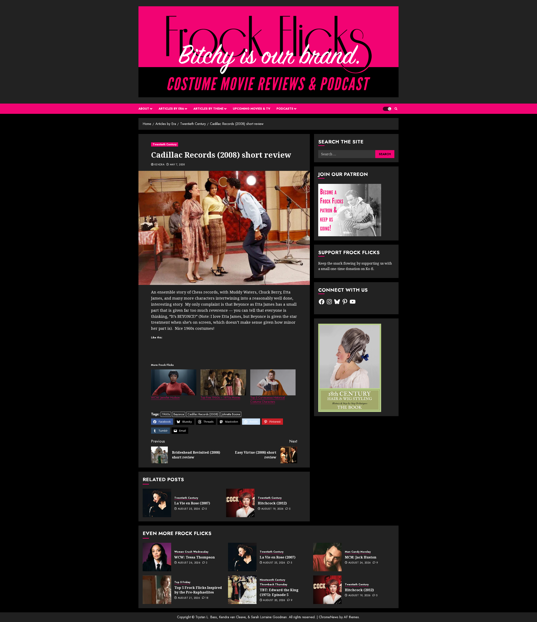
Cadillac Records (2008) (203, 414)
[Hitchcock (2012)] (240, 503)
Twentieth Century (164, 144)
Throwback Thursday (273, 584)
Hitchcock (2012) (272, 503)
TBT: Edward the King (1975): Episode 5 (279, 592)
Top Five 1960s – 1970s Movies (220, 397)
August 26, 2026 (189, 563)
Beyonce (178, 414)
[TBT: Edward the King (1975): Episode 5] (242, 589)
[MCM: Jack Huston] (327, 557)
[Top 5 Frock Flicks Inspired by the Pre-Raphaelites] (157, 589)
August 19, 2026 (272, 509)
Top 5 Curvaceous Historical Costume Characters (267, 399)
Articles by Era (171, 108)
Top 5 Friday (182, 582)
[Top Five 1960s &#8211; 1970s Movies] (223, 382)
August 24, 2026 (359, 563)
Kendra (159, 164)
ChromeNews (328, 617)
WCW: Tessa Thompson (194, 557)
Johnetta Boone (231, 414)
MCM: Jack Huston (360, 557)
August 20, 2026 (274, 600)
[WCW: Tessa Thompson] (157, 557)
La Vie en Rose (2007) (192, 503)
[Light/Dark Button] (387, 109)
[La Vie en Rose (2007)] (157, 503)
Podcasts (284, 108)
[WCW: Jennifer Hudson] (173, 382)
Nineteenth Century (272, 580)
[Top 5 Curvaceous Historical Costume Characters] (273, 382)
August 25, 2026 (189, 509)
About (143, 108)
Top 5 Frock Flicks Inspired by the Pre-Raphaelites (198, 590)
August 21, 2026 (189, 598)
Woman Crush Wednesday (191, 552)
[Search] (396, 109)
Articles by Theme (208, 108)
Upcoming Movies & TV (251, 108)
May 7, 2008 (177, 164)
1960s (166, 414)
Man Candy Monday (358, 552)
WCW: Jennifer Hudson (165, 397)
